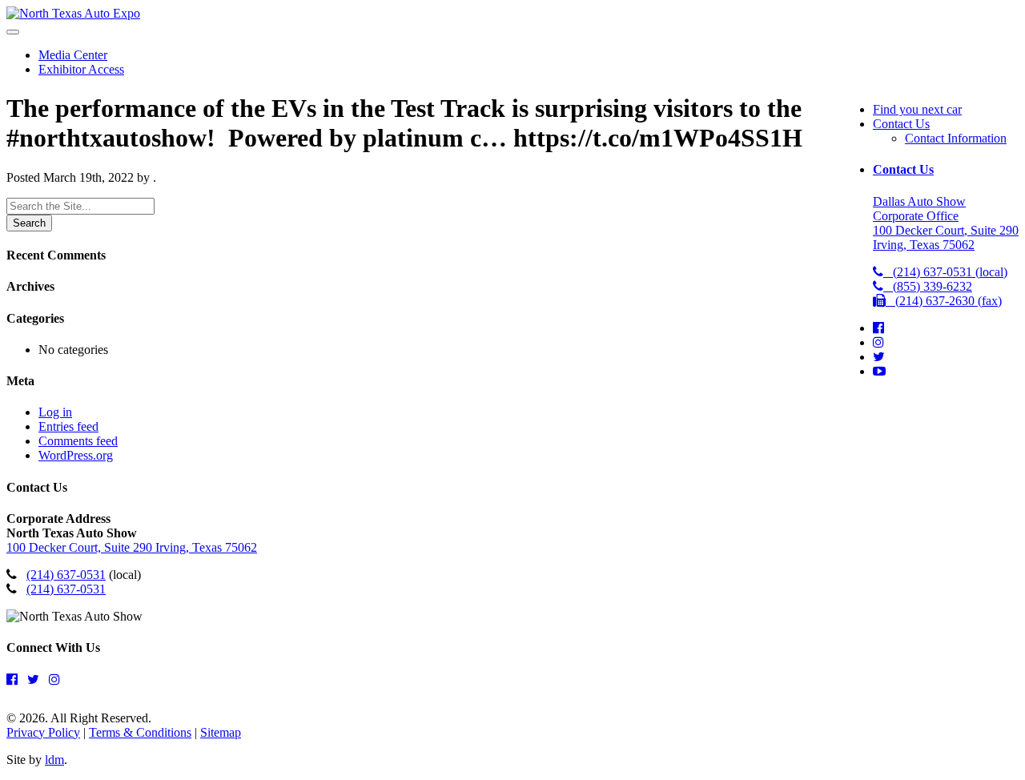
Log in (55, 412)
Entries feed (68, 426)
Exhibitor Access (81, 69)
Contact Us (901, 124)
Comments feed (78, 441)
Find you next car (917, 109)
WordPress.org (75, 455)
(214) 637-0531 (66, 574)
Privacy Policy (43, 732)
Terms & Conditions (140, 732)
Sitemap (220, 732)
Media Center (72, 55)
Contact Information (956, 138)
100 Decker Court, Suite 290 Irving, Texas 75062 (131, 547)
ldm (54, 759)
